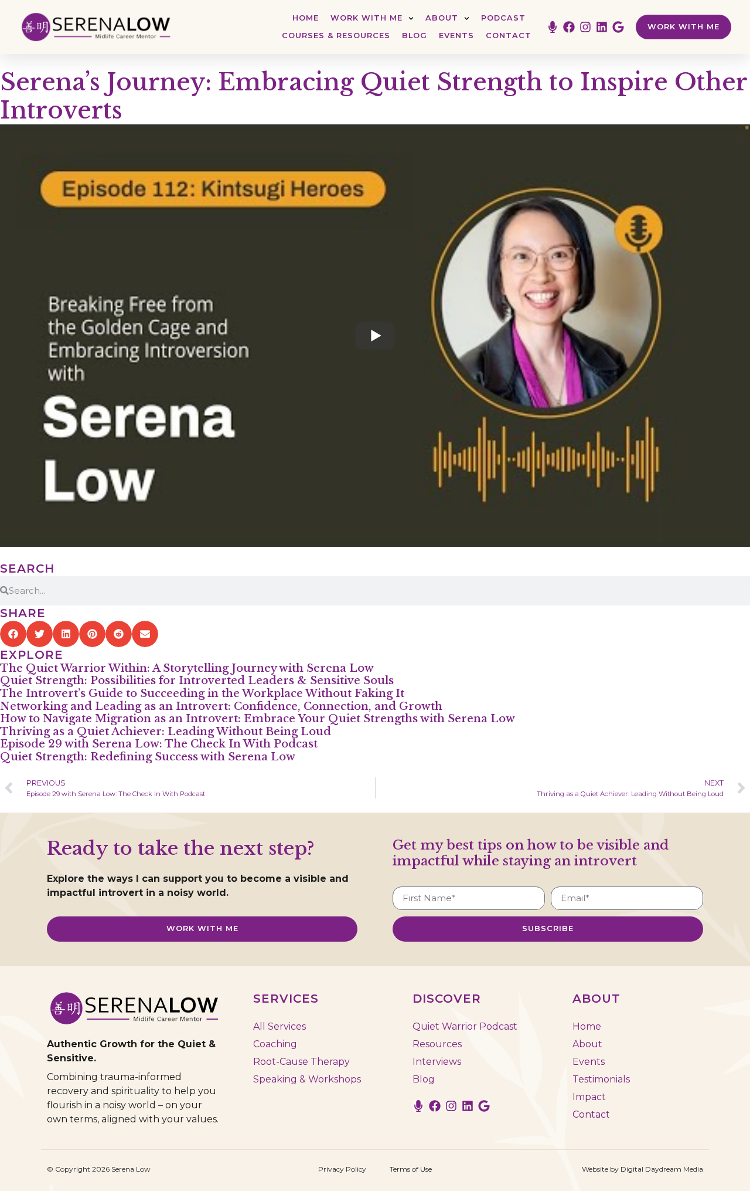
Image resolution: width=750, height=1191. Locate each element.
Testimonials (601, 1079)
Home (305, 17)
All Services (279, 1026)
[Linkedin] (602, 27)
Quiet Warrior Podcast (464, 1026)
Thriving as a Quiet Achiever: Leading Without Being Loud (165, 731)
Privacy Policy (342, 1169)
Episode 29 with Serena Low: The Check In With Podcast (159, 743)
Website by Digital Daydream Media (642, 1169)
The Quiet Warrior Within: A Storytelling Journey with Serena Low (187, 668)
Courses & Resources (336, 35)
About (441, 17)
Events (456, 35)
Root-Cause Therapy (301, 1061)
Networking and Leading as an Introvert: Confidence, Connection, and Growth (221, 706)
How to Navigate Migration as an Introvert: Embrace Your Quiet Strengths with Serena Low (257, 718)
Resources (437, 1044)
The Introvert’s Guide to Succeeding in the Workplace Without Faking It (202, 693)
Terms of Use (411, 1169)
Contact (508, 35)
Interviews (436, 1061)
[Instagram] (585, 27)
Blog (414, 35)
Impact (589, 1096)
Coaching (275, 1044)
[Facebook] (569, 27)
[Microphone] (552, 27)
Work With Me (366, 17)
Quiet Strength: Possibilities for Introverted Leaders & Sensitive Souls (197, 680)
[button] (13, 634)
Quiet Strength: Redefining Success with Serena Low (147, 756)
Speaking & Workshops (307, 1079)
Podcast (503, 17)
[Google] (618, 27)
